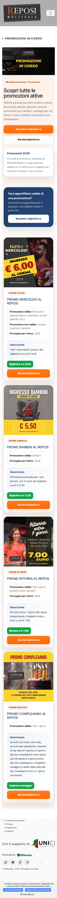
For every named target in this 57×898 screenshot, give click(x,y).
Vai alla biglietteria (28, 139)
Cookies (9, 831)
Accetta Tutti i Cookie (13, 890)
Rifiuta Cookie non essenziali (38, 890)
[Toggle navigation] (50, 13)
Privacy (9, 824)
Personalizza (27, 894)
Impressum (11, 828)
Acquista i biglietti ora (28, 129)
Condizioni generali (15, 820)
